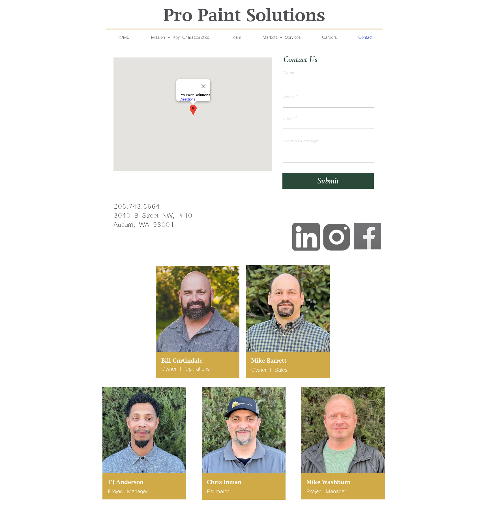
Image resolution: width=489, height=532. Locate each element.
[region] (199, 323)
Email (288, 118)
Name (288, 72)
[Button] (306, 237)
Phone (288, 97)
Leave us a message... (302, 141)
